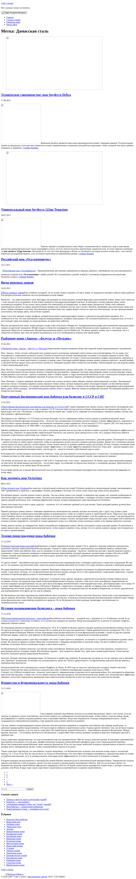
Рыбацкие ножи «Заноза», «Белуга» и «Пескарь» (36, 338)
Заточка (9, 829)
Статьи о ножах (13, 20)
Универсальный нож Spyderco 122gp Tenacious (34, 209)
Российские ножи (14, 858)
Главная (10, 17)
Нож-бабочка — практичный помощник (24, 807)
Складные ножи (13, 863)
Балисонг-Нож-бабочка (16, 819)
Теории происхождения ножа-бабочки (28, 536)
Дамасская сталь (13, 827)
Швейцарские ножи (15, 865)
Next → (9, 784)
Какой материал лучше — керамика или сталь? (27, 809)
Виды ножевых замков (17, 282)
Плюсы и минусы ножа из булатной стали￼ (26, 799)
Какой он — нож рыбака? (18, 802)
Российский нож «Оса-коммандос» (26, 259)
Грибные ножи (13, 824)
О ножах (10, 848)
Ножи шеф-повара (14, 846)
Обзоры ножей (13, 851)
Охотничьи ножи (14, 853)
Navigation (22, 13)
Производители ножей (16, 855)
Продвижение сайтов (37, 877)
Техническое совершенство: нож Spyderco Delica (36, 94)
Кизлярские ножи (14, 834)
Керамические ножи (15, 831)
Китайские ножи (14, 836)
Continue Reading (30, 148)
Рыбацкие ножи (13, 860)
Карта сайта (11, 24)
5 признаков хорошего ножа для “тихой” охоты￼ (28, 804)
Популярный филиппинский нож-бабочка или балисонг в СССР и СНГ (52, 396)
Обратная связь (13, 22)
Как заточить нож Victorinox (21, 478)
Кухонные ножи (13, 841)
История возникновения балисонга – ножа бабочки (38, 608)
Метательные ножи (15, 843)
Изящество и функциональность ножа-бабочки (35, 682)
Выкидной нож (13, 822)
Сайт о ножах (7, 3)
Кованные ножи (13, 839)
